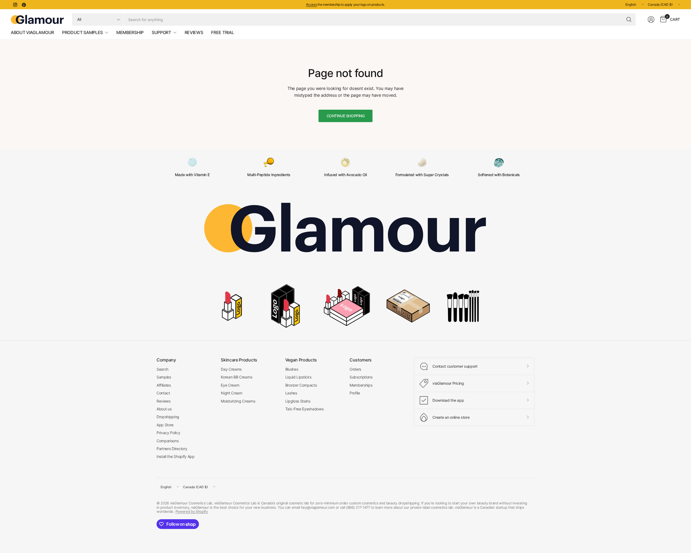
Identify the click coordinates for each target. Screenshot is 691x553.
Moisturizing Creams (238, 401)
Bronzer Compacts (301, 385)
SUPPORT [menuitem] (161, 32)
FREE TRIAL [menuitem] (222, 32)
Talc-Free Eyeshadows (304, 409)
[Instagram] (15, 4)
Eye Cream (230, 385)
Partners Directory (172, 448)
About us (164, 409)
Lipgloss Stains (297, 401)
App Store (165, 425)
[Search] (629, 19)
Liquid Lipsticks (298, 377)
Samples (164, 377)
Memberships (361, 385)
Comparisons (167, 440)
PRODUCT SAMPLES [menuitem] (82, 32)
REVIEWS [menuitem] (194, 32)
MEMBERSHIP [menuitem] (130, 32)
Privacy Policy (168, 432)
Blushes (291, 369)
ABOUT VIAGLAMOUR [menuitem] (32, 32)
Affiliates (164, 385)
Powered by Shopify (191, 511)
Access (311, 4)
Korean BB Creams (236, 377)
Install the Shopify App (176, 456)
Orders (355, 369)
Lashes (291, 393)
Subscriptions (361, 377)
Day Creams (231, 369)
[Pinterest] (23, 4)
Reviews (164, 401)
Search (162, 369)
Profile (355, 393)
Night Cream (231, 393)
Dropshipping (168, 416)
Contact (163, 393)
